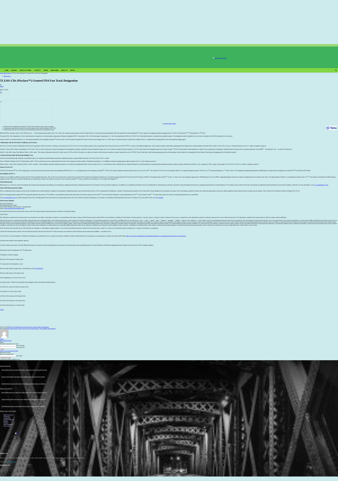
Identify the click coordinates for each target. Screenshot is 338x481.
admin (1, 86)
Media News (7, 73)
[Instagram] (6, 470)
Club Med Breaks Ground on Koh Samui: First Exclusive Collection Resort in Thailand (23, 383)
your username (20, 345)
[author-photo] (4, 337)
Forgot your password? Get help (9, 351)
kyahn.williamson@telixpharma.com (14, 208)
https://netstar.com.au (6, 340)
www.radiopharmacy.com (321, 185)
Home (1, 73)
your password (20, 347)
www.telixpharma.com (9, 197)
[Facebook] (3, 95)
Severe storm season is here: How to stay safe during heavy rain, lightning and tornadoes (31, 328)
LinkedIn (160, 197)
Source (2, 309)
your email (19, 356)
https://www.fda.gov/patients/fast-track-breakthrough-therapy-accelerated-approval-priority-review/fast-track (156, 236)
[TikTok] (11, 470)
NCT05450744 (38, 268)
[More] (28, 95)
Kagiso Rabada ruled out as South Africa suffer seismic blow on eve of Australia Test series (24, 370)
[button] (336, 70)
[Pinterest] (15, 95)
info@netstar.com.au (11, 461)
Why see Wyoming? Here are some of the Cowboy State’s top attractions (29, 327)
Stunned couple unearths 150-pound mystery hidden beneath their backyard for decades (23, 377)
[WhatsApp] (22, 95)
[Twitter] (9, 95)
